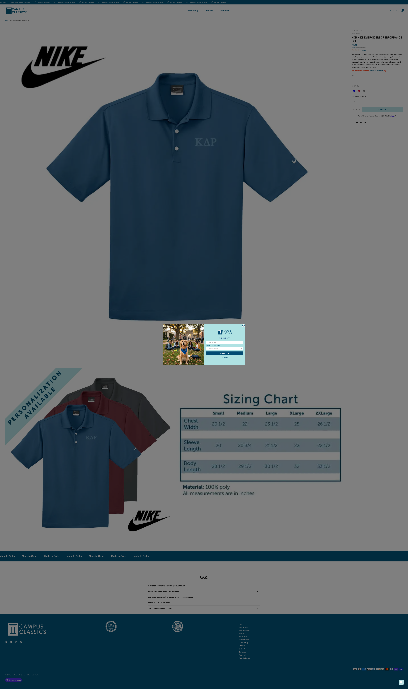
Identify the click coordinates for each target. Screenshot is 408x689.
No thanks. (225, 357)
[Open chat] (401, 682)
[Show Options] (241, 348)
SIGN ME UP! (224, 353)
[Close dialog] (243, 326)
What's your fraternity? (213, 346)
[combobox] (224, 348)
